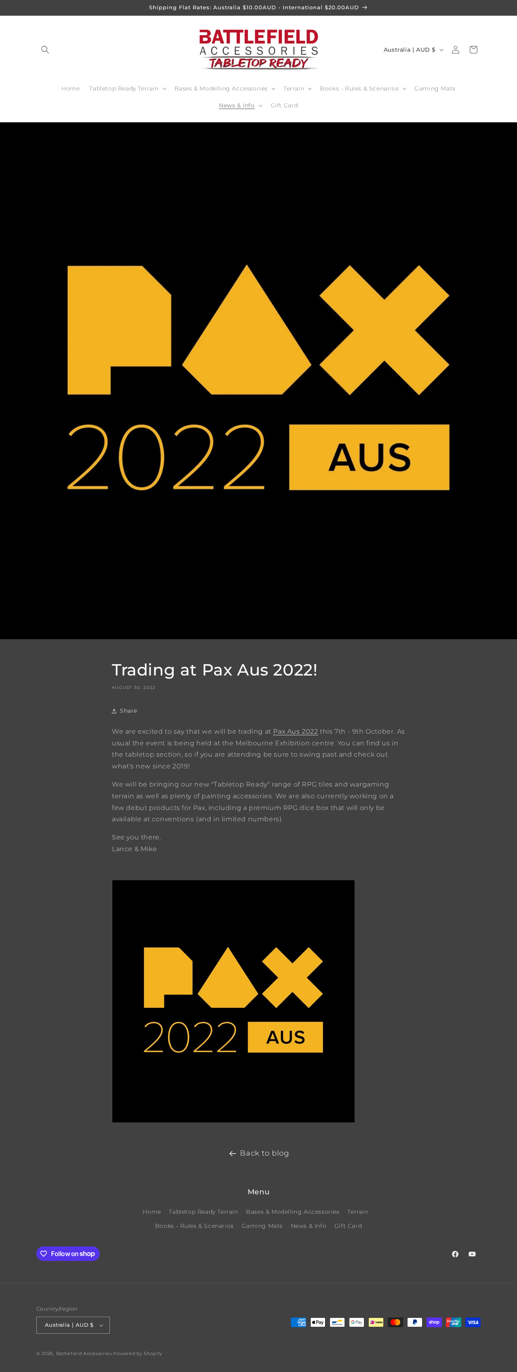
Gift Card (348, 1225)
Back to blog (264, 1153)
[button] (45, 50)
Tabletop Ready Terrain (203, 1211)
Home (152, 1211)
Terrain (357, 1211)
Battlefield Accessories (84, 1353)
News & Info (309, 1225)
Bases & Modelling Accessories (292, 1211)
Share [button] (128, 710)
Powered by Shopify (137, 1353)
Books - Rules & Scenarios (194, 1225)
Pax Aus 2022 (295, 731)
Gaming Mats (262, 1225)
